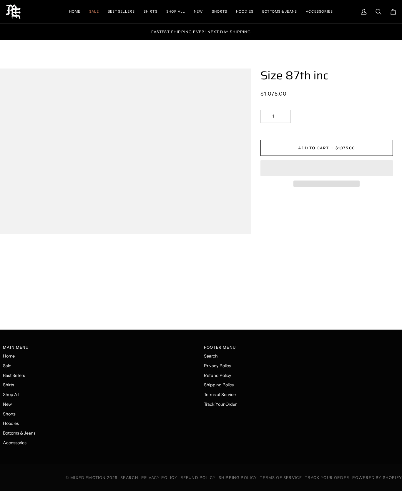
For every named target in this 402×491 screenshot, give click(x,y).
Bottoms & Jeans (19, 433)
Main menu (16, 347)
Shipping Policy (219, 385)
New (7, 404)
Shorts (9, 414)
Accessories (14, 442)
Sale (7, 365)
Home (9, 356)
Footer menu (220, 347)
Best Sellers (14, 375)
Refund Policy (217, 375)
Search (211, 356)
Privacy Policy (217, 365)
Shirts (8, 385)
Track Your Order (220, 404)
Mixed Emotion (88, 477)
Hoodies (11, 423)
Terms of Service (220, 394)
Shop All (11, 394)
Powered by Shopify (377, 477)
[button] (326, 168)
